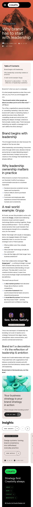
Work (8, 491)
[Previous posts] (23, 429)
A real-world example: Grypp (13, 77)
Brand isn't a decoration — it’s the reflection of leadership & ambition (16, 81)
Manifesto (10, 498)
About (8, 487)
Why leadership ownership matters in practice (16, 73)
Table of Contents (11, 66)
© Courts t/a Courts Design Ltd (15, 503)
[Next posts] (28, 429)
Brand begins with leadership (13, 69)
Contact (9, 494)
